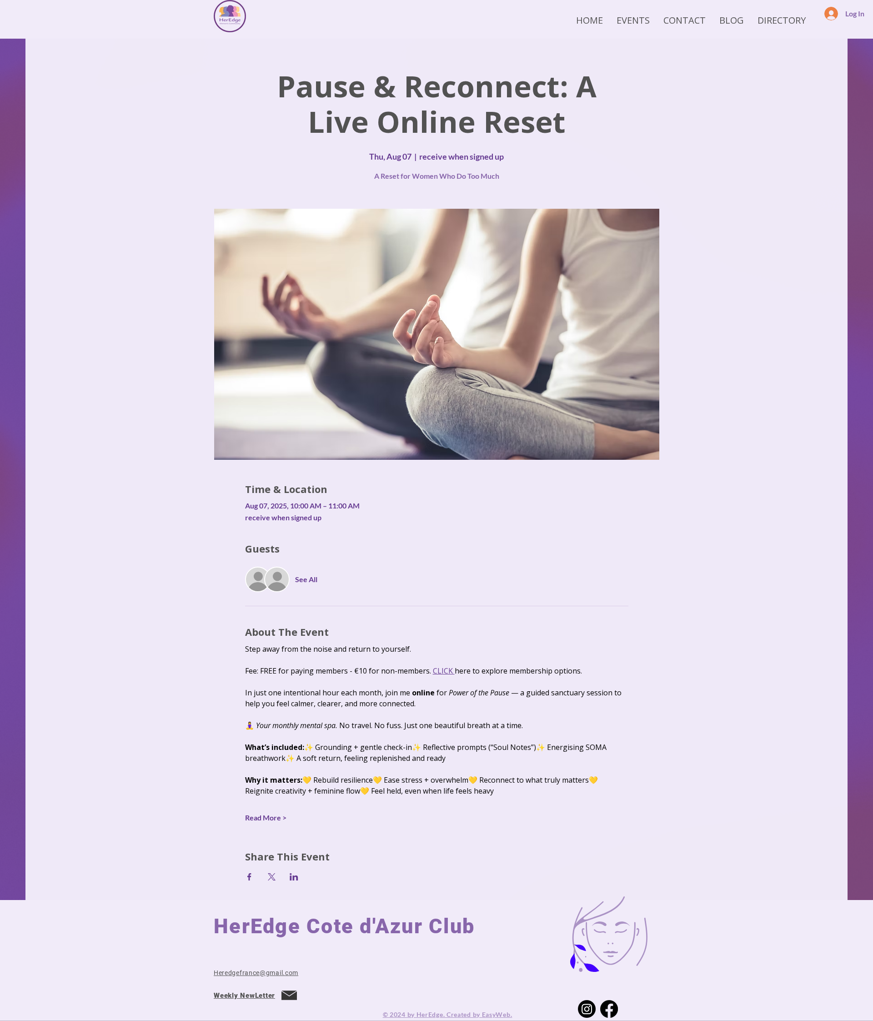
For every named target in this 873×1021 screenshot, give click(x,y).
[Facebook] (609, 1009)
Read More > (265, 817)
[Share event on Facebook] (249, 876)
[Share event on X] (271, 876)
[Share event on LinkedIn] (294, 876)
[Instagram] (587, 1009)
